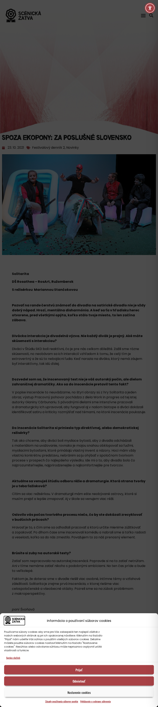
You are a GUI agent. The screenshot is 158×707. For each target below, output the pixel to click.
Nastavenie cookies (79, 692)
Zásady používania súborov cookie (61, 701)
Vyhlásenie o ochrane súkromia (95, 701)
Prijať (79, 670)
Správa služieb (13, 657)
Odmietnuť (79, 681)
